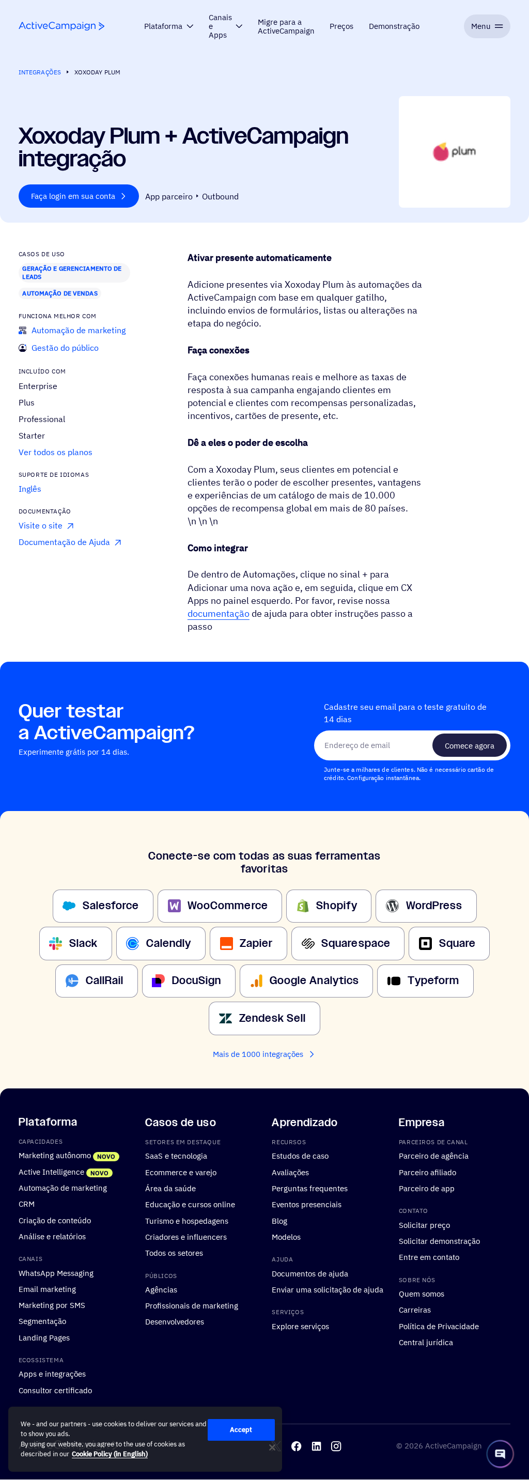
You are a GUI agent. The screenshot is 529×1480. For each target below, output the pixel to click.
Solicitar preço (424, 1225)
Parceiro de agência (434, 1156)
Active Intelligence (51, 1171)
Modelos (286, 1237)
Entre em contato (429, 1257)
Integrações (40, 72)
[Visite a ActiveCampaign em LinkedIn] (316, 1446)
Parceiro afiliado (427, 1172)
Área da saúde (170, 1188)
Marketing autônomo (55, 1155)
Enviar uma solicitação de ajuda (327, 1289)
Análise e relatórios (52, 1236)
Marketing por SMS (52, 1305)
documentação (219, 613)
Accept (241, 1429)
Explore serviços (300, 1326)
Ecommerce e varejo (180, 1172)
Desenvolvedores (174, 1322)
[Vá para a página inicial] (61, 26)
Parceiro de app (427, 1188)
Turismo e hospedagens (186, 1221)
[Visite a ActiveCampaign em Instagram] (336, 1446)
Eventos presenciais (306, 1204)
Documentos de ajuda (310, 1273)
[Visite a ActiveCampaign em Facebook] (296, 1446)
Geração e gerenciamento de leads (71, 272)
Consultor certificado (55, 1390)
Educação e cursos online (190, 1204)
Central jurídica (426, 1342)
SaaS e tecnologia (176, 1156)
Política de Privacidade (439, 1326)
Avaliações (290, 1172)
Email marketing (47, 1289)
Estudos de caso (300, 1156)
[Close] (272, 1447)
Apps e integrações (52, 1374)
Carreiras (415, 1310)
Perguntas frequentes (310, 1188)
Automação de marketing (63, 1187)
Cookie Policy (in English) (110, 1454)
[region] (145, 1439)
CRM (27, 1204)
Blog (279, 1221)
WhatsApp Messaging (56, 1273)
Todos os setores (174, 1253)
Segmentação (42, 1321)
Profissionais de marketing (191, 1306)
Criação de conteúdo (55, 1220)
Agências (161, 1289)
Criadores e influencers (186, 1237)
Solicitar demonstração (439, 1241)
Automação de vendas (59, 293)
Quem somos (421, 1293)
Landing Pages (44, 1337)
